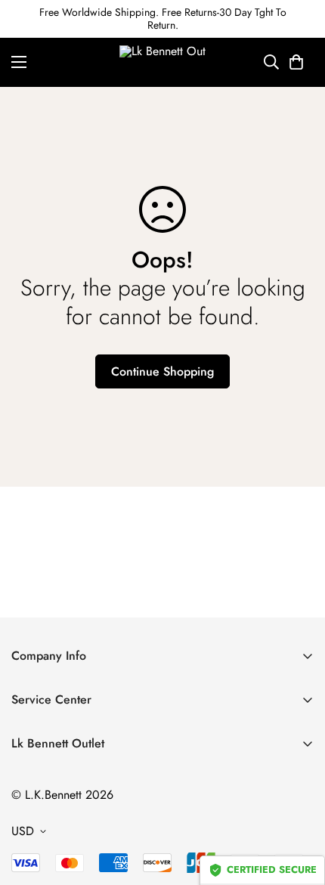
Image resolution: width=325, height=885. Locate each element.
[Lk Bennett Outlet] (162, 62)
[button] (296, 62)
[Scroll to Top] (298, 805)
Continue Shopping (162, 371)
